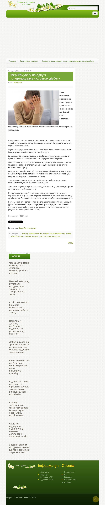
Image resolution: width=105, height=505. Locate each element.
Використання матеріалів (69, 480)
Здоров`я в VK (46, 477)
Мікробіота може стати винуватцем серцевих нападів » (35, 236)
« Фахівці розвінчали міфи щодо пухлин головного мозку (45, 233)
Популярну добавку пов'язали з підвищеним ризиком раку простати (16, 327)
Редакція (44, 474)
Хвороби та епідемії (29, 61)
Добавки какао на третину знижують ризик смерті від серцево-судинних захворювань (19, 347)
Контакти (44, 472)
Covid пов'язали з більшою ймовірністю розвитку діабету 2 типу (19, 307)
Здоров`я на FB (47, 479)
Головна (12, 61)
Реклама (68, 477)
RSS (65, 474)
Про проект (69, 472)
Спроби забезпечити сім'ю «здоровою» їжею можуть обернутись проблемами (19, 409)
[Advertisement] (52, 36)
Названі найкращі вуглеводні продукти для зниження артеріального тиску (19, 288)
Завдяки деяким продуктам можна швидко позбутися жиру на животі (19, 448)
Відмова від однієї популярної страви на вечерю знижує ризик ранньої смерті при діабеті (19, 388)
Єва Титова (18, 82)
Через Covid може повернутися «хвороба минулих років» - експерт (19, 268)
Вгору (70, 243)
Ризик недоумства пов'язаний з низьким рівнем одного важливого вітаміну (19, 367)
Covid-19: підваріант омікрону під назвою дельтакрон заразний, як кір (18, 430)
